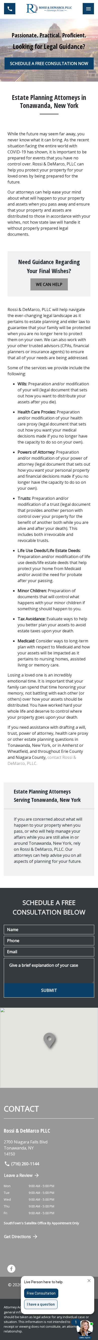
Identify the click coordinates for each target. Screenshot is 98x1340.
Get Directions (17, 1236)
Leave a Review (18, 1175)
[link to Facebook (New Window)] (11, 1269)
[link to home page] (49, 8)
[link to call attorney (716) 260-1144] (9, 8)
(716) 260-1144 (25, 1164)
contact (54, 757)
